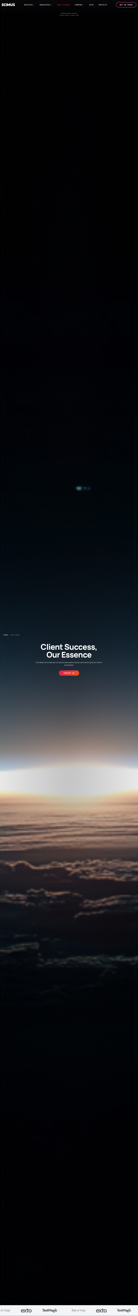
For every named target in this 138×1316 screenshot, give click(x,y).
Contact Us (69, 673)
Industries (44, 5)
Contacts (102, 5)
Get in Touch (126, 5)
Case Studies (63, 5)
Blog (91, 5)
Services (28, 5)
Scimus (5, 635)
